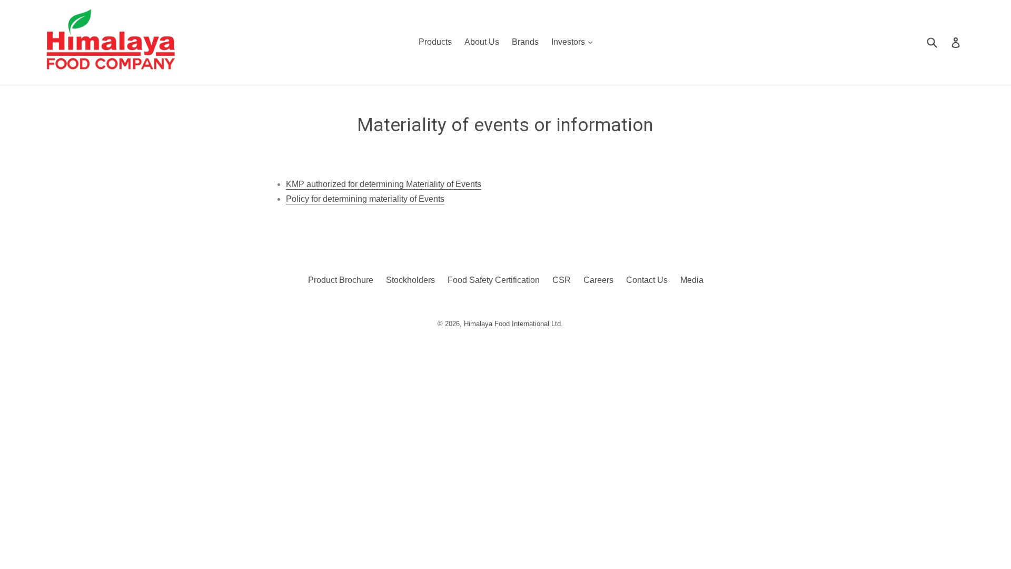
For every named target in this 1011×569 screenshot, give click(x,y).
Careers (598, 280)
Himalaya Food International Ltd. (513, 324)
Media (691, 280)
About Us (481, 41)
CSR (561, 280)
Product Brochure (340, 280)
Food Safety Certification (494, 280)
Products (435, 41)
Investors (574, 41)
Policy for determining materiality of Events (365, 198)
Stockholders (410, 280)
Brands (525, 41)
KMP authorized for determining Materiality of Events (383, 184)
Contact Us (647, 280)
